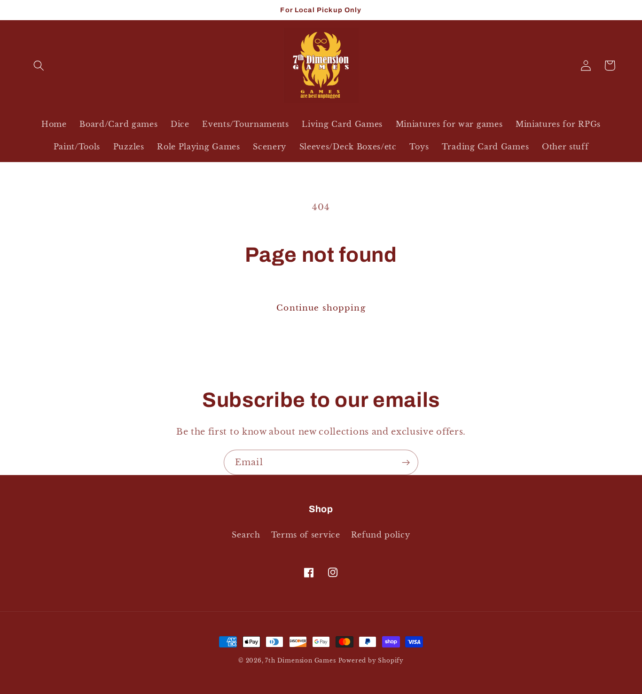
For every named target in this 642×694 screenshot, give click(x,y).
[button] (39, 66)
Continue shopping (321, 308)
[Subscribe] (406, 462)
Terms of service (305, 534)
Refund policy (380, 534)
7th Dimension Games (300, 660)
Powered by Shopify (371, 660)
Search (246, 534)
